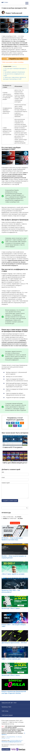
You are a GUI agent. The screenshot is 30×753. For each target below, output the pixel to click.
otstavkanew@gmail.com (16, 740)
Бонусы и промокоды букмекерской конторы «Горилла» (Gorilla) (14, 692)
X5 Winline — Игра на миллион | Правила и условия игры (12, 539)
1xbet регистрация (7, 715)
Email (3, 477)
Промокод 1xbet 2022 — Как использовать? (11, 591)
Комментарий (6, 482)
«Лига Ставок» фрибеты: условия (13, 574)
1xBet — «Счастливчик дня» (11, 659)
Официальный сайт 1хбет (9, 702)
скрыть (14, 66)
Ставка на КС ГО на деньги (12, 447)
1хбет (4, 62)
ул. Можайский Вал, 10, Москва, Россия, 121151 (12, 737)
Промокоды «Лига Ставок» (11, 608)
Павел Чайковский (14, 13)
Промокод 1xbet (6, 707)
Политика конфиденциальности (11, 741)
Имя (3, 472)
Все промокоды (15, 523)
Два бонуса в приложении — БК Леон (14, 643)
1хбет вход (5, 711)
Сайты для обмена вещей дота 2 (15, 463)
